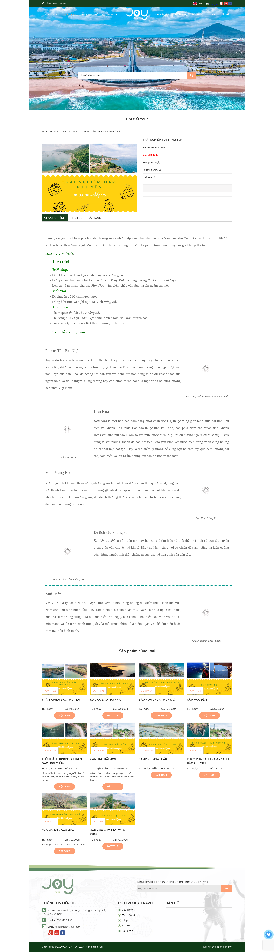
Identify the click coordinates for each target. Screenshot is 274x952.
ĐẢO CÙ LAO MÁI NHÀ (105, 700)
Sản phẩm (70, 14)
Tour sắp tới (128, 915)
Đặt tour (64, 715)
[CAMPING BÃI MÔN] (112, 738)
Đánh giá (197, 14)
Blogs (85, 14)
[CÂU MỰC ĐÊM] (209, 678)
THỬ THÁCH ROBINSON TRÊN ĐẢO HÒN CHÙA (62, 761)
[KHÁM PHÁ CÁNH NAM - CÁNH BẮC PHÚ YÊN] (209, 738)
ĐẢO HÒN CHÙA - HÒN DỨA (157, 700)
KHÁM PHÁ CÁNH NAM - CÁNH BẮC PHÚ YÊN (208, 761)
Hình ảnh (180, 14)
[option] (89, 174)
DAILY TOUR (79, 131)
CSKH (212, 14)
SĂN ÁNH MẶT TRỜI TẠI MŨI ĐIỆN (109, 833)
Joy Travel (51, 14)
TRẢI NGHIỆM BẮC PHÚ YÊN (61, 700)
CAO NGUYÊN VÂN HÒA (58, 830)
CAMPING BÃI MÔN (103, 759)
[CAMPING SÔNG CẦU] (161, 738)
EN (200, 3)
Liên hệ (225, 14)
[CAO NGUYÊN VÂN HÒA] (64, 809)
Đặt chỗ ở (115, 14)
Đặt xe (99, 14)
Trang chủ (47, 131)
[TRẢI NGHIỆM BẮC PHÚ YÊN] (64, 678)
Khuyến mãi (162, 14)
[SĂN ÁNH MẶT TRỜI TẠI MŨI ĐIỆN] (112, 809)
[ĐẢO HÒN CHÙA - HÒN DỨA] (161, 678)
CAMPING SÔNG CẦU (153, 759)
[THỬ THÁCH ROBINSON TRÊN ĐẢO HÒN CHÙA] (64, 738)
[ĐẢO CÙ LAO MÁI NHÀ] (112, 678)
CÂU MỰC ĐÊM (197, 700)
